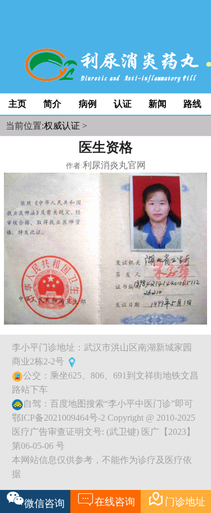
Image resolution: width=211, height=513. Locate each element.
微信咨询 (44, 503)
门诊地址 (176, 498)
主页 (17, 104)
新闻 (158, 104)
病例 (88, 104)
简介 (52, 104)
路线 (192, 104)
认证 (123, 104)
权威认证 (62, 125)
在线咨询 (106, 498)
